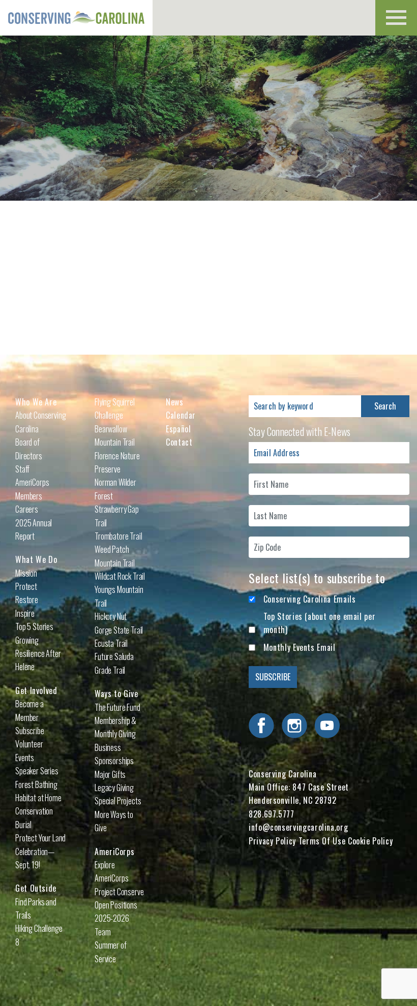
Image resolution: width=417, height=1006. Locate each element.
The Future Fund (117, 707)
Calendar (181, 415)
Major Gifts (110, 774)
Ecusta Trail (111, 643)
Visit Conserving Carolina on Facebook (261, 725)
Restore (26, 599)
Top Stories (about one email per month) (319, 623)
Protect (26, 586)
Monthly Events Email (299, 647)
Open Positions (116, 905)
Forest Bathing (36, 784)
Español (178, 429)
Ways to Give (116, 693)
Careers (26, 509)
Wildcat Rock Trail (120, 576)
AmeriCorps (114, 851)
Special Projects (118, 801)
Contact (179, 442)
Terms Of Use (322, 841)
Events (24, 757)
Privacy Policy (272, 841)
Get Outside (35, 888)
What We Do (36, 559)
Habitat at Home (38, 798)
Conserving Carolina (76, 18)
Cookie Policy (370, 841)
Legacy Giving (114, 787)
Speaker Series (36, 771)
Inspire (25, 613)
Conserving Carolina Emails (309, 599)
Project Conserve (119, 892)
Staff (22, 469)
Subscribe (29, 731)
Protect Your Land (40, 838)
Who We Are (35, 402)
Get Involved (36, 690)
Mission (26, 573)
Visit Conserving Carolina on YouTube (327, 725)
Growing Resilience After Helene (38, 653)
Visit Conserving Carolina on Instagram (294, 725)
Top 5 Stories (34, 626)
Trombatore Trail (118, 536)
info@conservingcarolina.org (298, 827)
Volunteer (29, 744)
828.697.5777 (271, 814)
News (175, 402)
